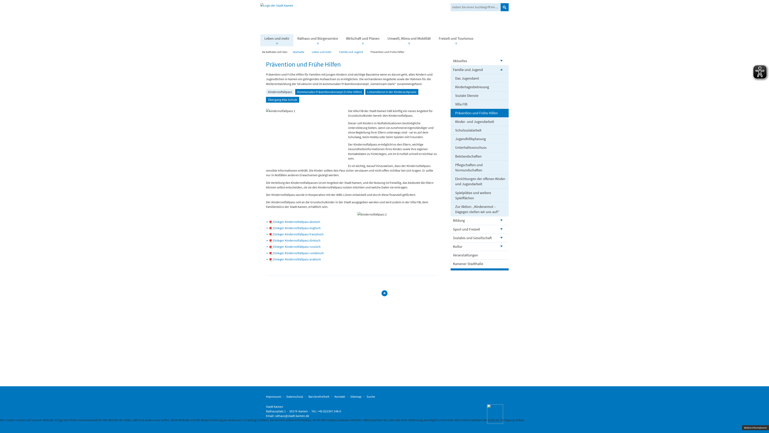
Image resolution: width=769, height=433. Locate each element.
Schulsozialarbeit (468, 130)
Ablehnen (23, 427)
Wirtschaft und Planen (362, 38)
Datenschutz (294, 397)
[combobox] (476, 7)
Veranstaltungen (465, 255)
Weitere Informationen (755, 427)
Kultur (457, 246)
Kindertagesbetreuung (472, 87)
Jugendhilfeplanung (470, 139)
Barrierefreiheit (318, 397)
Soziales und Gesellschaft (472, 238)
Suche (371, 397)
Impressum (273, 397)
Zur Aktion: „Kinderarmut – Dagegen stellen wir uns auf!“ (477, 209)
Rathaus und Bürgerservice (317, 38)
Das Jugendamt (467, 78)
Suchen (505, 7)
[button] (276, 43)
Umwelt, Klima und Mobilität (409, 38)
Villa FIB (461, 104)
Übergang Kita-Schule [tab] (282, 100)
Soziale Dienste (466, 95)
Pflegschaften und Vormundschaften (469, 167)
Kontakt (339, 397)
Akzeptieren (8, 427)
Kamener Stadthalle (468, 263)
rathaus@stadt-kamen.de (292, 416)
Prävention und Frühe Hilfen (476, 113)
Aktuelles (460, 61)
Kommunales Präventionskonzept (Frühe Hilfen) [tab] (329, 92)
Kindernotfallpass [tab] (280, 92)
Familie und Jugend (468, 69)
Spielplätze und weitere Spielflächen (473, 195)
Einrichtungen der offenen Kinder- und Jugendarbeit (480, 181)
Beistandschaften (468, 156)
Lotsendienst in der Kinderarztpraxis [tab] (391, 92)
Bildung (459, 220)
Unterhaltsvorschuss (471, 147)
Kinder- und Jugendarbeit (474, 121)
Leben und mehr (276, 38)
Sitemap (355, 397)
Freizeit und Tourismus (456, 38)
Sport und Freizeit (466, 229)
